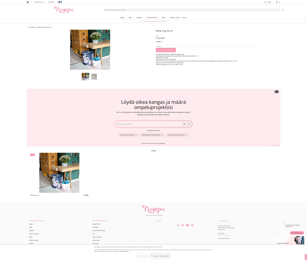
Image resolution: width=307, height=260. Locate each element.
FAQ (93, 233)
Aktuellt (122, 17)
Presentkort (51, 2)
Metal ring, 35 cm (34, 195)
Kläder (164, 17)
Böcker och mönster (152, 17)
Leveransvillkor (96, 240)
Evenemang (95, 243)
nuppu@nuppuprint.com (224, 235)
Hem (29, 27)
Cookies (306, 257)
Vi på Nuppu (95, 227)
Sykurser (184, 17)
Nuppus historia (96, 224)
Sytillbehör (139, 17)
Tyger (130, 17)
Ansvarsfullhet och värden (98, 230)
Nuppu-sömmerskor (97, 237)
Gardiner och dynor (175, 17)
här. (166, 21)
